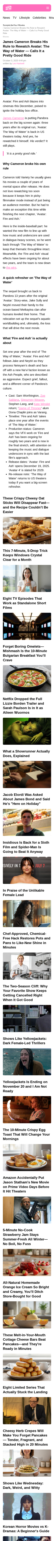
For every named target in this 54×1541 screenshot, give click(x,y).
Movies (21, 25)
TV (14, 17)
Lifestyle (24, 17)
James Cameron (13, 118)
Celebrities (39, 17)
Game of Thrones (30, 408)
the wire (11, 267)
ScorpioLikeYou (10, 25)
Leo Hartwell (18, 63)
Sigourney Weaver (32, 399)
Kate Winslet (42, 404)
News (6, 17)
